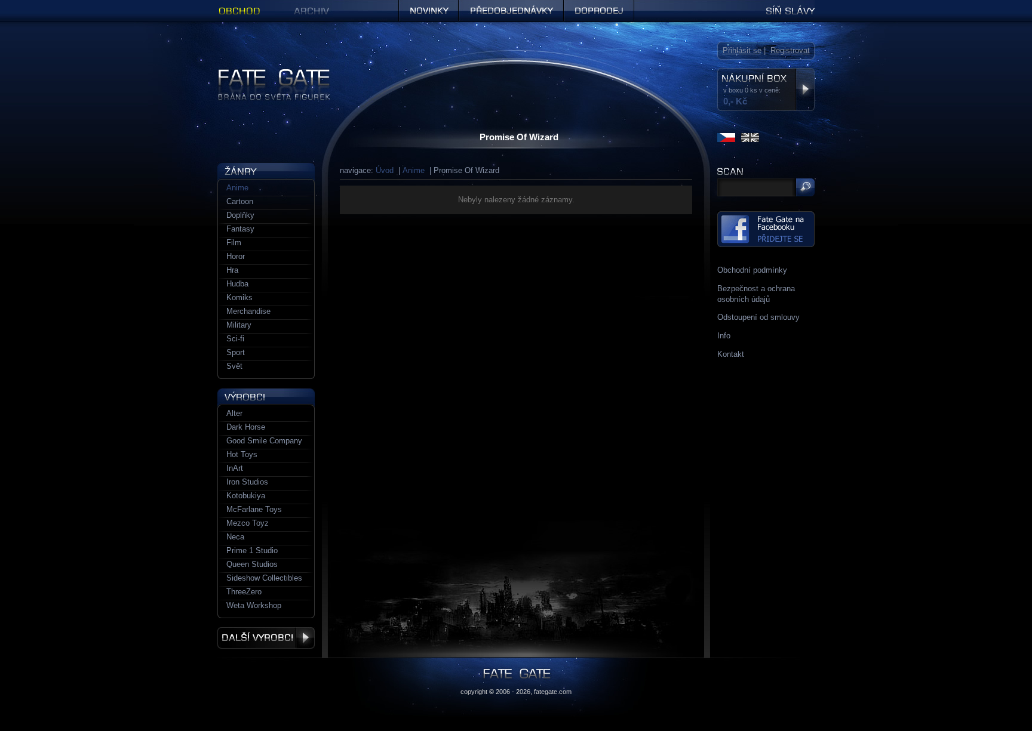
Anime (414, 170)
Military (238, 324)
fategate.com (553, 691)
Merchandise (248, 311)
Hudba (237, 283)
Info (723, 335)
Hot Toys (241, 454)
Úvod (385, 170)
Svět (234, 366)
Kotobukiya (245, 495)
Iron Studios (247, 481)
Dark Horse (245, 426)
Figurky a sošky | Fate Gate (265, 73)
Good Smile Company (264, 440)
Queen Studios (252, 564)
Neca (235, 536)
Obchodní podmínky (752, 270)
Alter (234, 413)
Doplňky (240, 215)
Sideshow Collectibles (264, 577)
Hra (232, 270)
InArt (234, 468)
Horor (235, 256)
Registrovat (790, 50)
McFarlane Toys (254, 509)
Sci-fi (235, 338)
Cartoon (239, 201)
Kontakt (730, 354)
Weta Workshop (253, 605)
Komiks (239, 297)
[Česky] (726, 137)
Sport (235, 352)
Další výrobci (266, 638)
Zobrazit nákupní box (805, 89)
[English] (750, 137)
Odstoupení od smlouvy (758, 317)
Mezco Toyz (247, 523)
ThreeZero (244, 591)
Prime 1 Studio (252, 550)
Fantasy (240, 228)
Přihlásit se (742, 50)
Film (233, 242)
